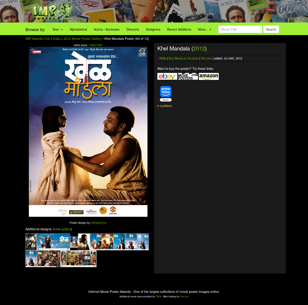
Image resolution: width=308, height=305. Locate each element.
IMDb (162, 58)
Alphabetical (78, 29)
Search (271, 29)
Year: (56, 29)
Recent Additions (179, 29)
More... (203, 29)
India (56, 38)
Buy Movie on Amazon (183, 58)
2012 (199, 48)
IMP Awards (34, 38)
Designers (153, 29)
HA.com (206, 58)
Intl (47, 38)
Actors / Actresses (107, 29)
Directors (132, 29)
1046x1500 (95, 45)
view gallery (62, 229)
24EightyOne (99, 222)
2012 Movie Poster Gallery (83, 38)
